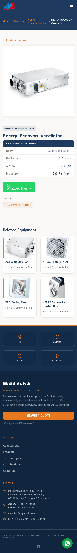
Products (18, 21)
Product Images (16, 40)
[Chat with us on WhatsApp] (67, 543)
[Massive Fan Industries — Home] (9, 6)
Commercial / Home (20, 204)
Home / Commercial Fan (37, 21)
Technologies (12, 458)
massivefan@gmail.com (21, 513)
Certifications (12, 464)
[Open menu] (72, 6)
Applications (11, 445)
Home (6, 21)
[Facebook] (38, 547)
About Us (9, 470)
